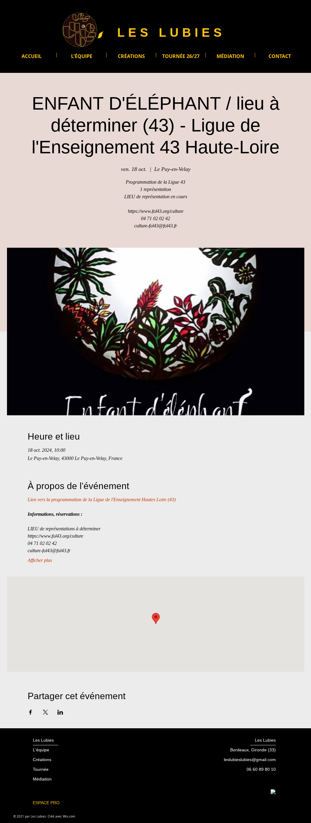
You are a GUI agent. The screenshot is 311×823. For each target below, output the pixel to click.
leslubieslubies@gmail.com (250, 759)
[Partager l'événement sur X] (45, 712)
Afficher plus (40, 560)
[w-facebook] (273, 791)
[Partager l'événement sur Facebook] (30, 712)
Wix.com (69, 816)
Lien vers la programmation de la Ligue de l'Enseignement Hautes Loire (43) (102, 499)
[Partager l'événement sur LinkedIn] (60, 712)
